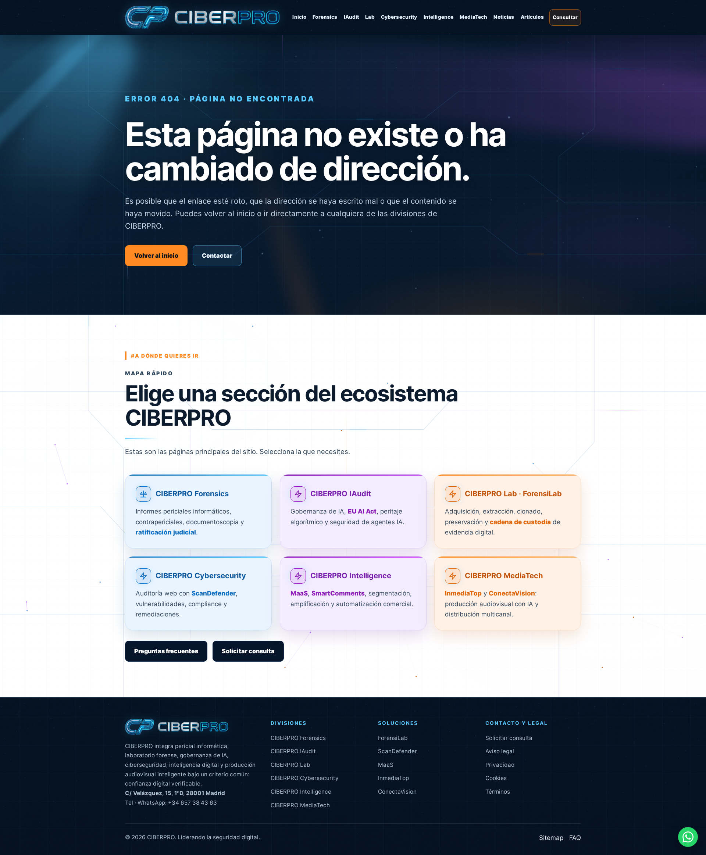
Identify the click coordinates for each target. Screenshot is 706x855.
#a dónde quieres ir (165, 356)
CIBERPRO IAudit (340, 493)
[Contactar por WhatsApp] (688, 837)
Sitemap (551, 837)
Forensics (325, 17)
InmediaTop (393, 777)
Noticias (503, 17)
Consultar (565, 17)
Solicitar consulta (248, 651)
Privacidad (500, 764)
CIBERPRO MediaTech (504, 575)
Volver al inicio (156, 255)
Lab (369, 17)
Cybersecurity (399, 17)
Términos (497, 791)
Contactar (217, 255)
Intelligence (439, 17)
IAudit (351, 17)
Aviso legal (499, 751)
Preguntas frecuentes (166, 651)
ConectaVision (397, 791)
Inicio (299, 17)
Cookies (496, 777)
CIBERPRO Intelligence (350, 575)
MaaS (385, 764)
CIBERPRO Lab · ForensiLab (513, 493)
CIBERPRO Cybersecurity (201, 575)
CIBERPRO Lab (290, 764)
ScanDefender (397, 751)
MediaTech (473, 17)
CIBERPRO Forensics (192, 493)
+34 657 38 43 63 (192, 802)
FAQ (575, 837)
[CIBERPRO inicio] (202, 17)
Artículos (532, 17)
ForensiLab (393, 737)
